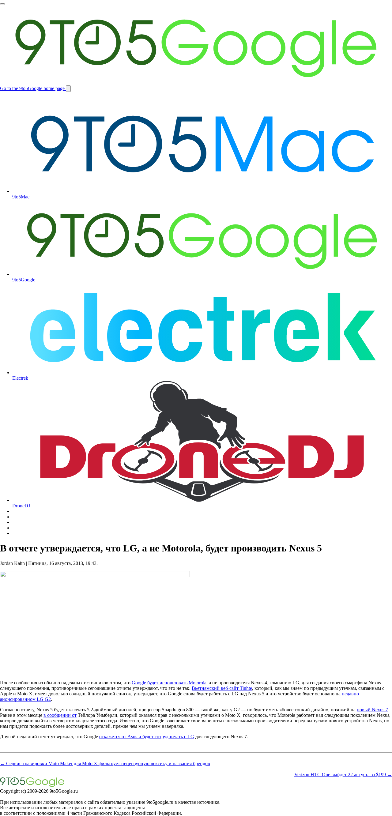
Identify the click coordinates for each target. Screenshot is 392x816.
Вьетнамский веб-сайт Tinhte (222, 688)
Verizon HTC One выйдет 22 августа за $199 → (343, 774)
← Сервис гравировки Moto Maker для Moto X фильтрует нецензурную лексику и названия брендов (105, 763)
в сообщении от (60, 715)
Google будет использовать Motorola (169, 682)
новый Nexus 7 (372, 709)
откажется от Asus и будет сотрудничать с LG (146, 736)
